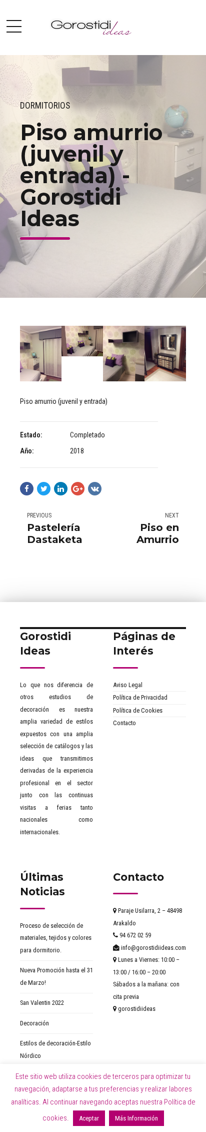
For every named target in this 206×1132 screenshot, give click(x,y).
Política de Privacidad (140, 697)
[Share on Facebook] (27, 488)
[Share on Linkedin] (61, 488)
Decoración (34, 1023)
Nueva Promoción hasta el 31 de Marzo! (56, 976)
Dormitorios (45, 106)
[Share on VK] (95, 488)
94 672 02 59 (134, 935)
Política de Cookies (137, 710)
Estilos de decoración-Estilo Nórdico (55, 1049)
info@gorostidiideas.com (153, 947)
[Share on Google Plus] (77, 488)
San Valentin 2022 (42, 1002)
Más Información (136, 1118)
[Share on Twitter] (43, 488)
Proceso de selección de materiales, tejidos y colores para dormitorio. (56, 938)
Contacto (124, 723)
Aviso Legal (127, 685)
